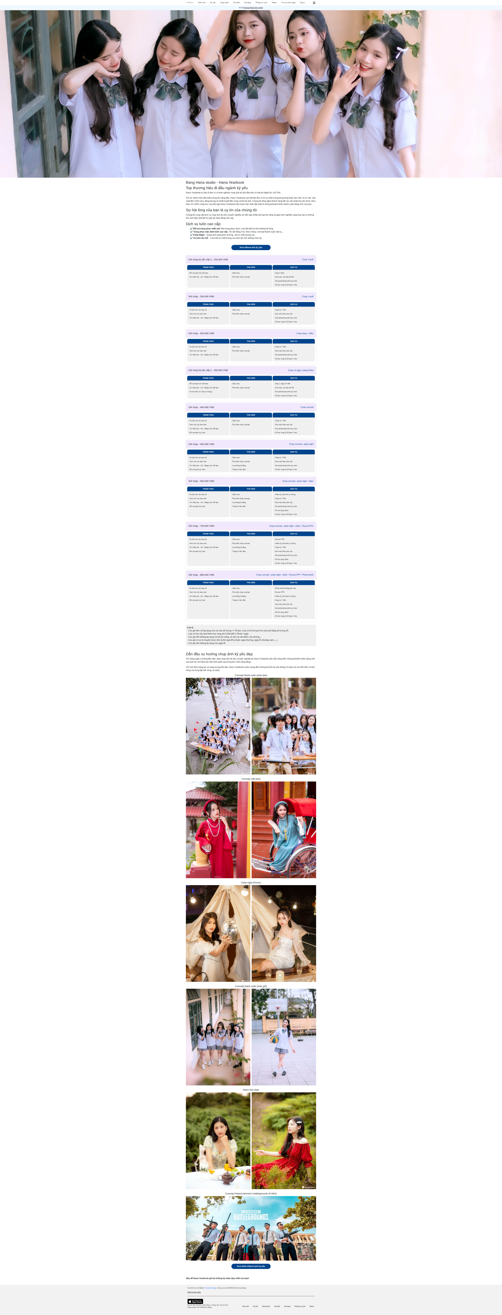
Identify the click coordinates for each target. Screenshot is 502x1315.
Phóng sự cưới (261, 3)
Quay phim (224, 3)
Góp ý (302, 3)
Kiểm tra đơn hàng (194, 1292)
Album (274, 3)
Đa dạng (248, 3)
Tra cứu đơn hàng (288, 3)
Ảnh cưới (202, 3)
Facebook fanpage (211, 1288)
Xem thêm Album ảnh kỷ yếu (251, 1266)
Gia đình (236, 3)
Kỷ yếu (213, 3)
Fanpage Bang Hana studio (253, 8)
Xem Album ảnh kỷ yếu (251, 247)
